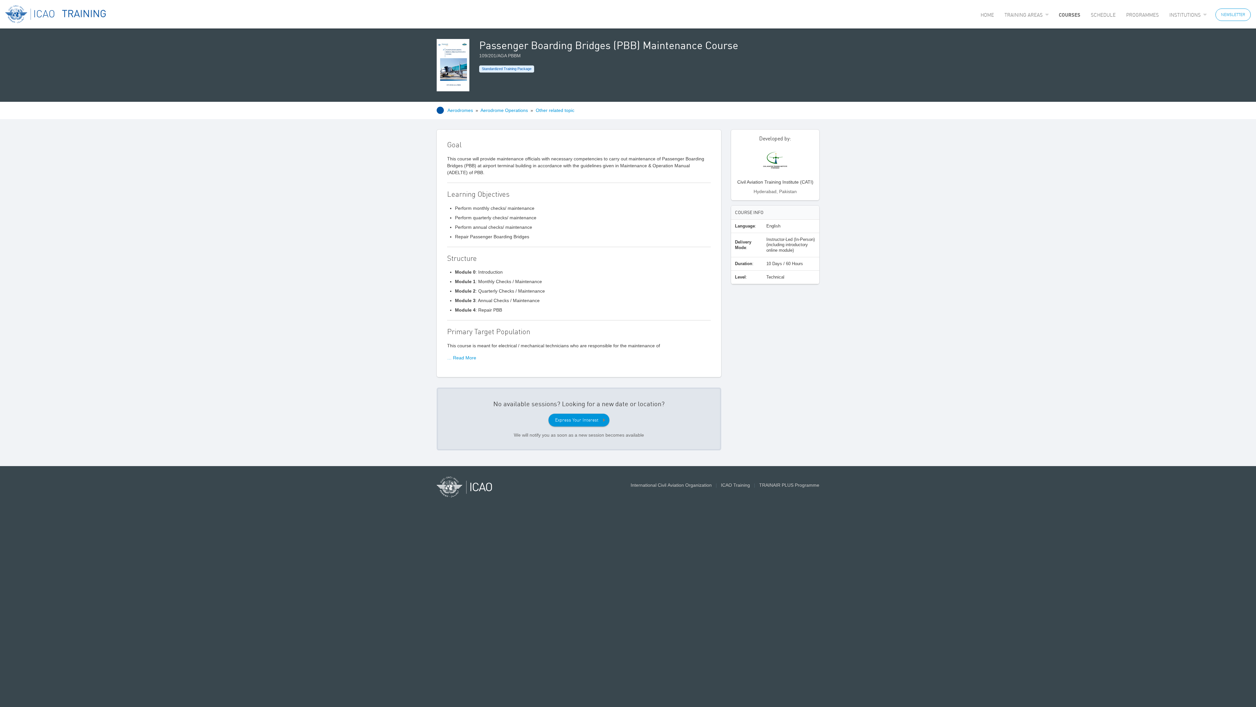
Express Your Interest (577, 420)
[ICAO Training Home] (55, 14)
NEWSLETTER (1233, 14)
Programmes (1142, 15)
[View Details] (775, 163)
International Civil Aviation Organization (671, 485)
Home (987, 15)
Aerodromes (460, 110)
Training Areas (1023, 15)
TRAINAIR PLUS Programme (789, 485)
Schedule (1103, 15)
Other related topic (555, 110)
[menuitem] (987, 15)
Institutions (1185, 15)
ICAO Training (735, 485)
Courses (1069, 15)
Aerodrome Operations (504, 110)
